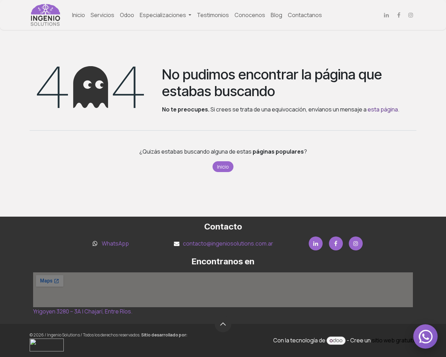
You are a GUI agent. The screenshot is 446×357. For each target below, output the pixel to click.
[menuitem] (78, 15)
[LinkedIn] (386, 15)
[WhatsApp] (425, 336)
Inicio (223, 166)
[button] (223, 324)
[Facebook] (398, 15)
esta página (383, 109)
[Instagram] (410, 15)
